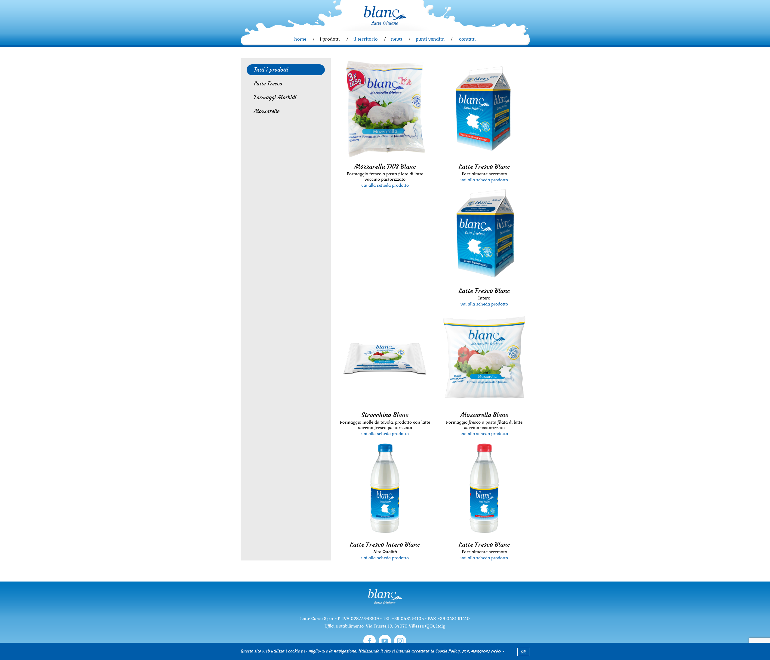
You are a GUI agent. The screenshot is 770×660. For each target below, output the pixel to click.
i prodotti (330, 39)
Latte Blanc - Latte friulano (385, 15)
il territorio (365, 39)
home (300, 39)
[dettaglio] (385, 109)
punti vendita (430, 39)
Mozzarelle (266, 111)
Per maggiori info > (483, 652)
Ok (523, 652)
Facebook (369, 641)
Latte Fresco (268, 83)
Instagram (400, 641)
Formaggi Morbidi (275, 97)
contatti (467, 39)
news (396, 39)
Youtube (385, 641)
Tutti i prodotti (271, 69)
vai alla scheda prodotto (385, 185)
